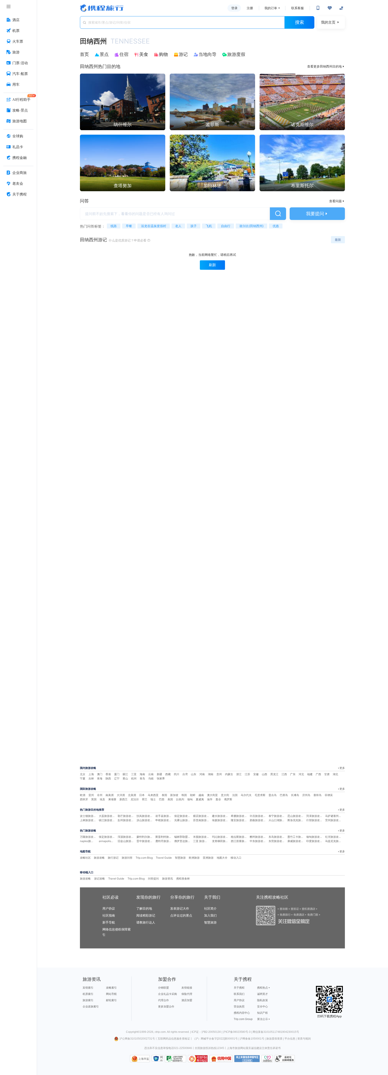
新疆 (159, 774)
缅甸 (190, 799)
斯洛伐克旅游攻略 (298, 820)
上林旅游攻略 (88, 820)
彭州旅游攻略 (126, 820)
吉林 (91, 778)
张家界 (161, 778)
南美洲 (110, 795)
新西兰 (123, 799)
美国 (170, 799)
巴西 (161, 799)
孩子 (193, 226)
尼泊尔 (135, 799)
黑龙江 (274, 774)
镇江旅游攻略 (107, 820)
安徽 (256, 774)
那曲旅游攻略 (258, 820)
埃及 (102, 799)
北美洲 (132, 795)
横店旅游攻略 (201, 816)
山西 (264, 774)
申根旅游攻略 (163, 820)
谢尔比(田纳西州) (251, 226)
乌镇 (151, 778)
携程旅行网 (101, 8)
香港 (108, 774)
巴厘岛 (284, 795)
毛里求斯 (260, 795)
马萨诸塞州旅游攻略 (337, 816)
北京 (82, 774)
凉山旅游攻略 (145, 820)
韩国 (184, 795)
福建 (310, 774)
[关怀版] (341, 8)
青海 (99, 778)
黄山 (125, 778)
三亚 (134, 774)
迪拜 (209, 799)
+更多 (341, 768)
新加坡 (174, 795)
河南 (202, 774)
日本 (142, 795)
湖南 (210, 774)
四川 (176, 774)
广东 (292, 774)
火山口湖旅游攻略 (279, 820)
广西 (318, 774)
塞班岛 (317, 795)
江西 (284, 774)
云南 (151, 774)
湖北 (335, 774)
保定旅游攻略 (182, 816)
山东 (193, 774)
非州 (99, 795)
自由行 (225, 226)
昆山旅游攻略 (295, 816)
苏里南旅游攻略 (202, 820)
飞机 (209, 226)
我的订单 (271, 8)
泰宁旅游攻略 (277, 816)
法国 (235, 795)
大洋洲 (121, 795)
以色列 (180, 799)
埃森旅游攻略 (220, 820)
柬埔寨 (112, 799)
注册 (250, 8)
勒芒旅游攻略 (126, 816)
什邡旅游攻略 (314, 820)
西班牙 (84, 799)
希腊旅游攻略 (239, 816)
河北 (301, 774)
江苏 (247, 774)
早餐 (129, 226)
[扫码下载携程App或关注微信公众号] (318, 8)
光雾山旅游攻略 (183, 820)
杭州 (134, 778)
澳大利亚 (212, 795)
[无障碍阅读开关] (329, 8)
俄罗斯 (228, 799)
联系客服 (297, 8)
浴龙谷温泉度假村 (153, 226)
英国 (94, 799)
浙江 (239, 774)
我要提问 (317, 213)
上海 (91, 774)
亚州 (91, 795)
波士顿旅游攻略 (89, 816)
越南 (201, 795)
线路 (113, 226)
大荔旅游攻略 (107, 816)
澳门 (99, 774)
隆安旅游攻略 (239, 820)
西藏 (168, 774)
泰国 (164, 795)
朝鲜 (192, 795)
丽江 (125, 774)
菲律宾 (329, 795)
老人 (178, 226)
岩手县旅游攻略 (164, 816)
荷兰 (144, 799)
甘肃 (327, 774)
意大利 (225, 795)
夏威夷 (200, 799)
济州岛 (306, 795)
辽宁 (116, 778)
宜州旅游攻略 (333, 820)
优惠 (276, 226)
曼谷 (218, 799)
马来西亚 (153, 795)
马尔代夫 (246, 795)
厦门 (116, 774)
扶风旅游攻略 (145, 816)
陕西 (108, 778)
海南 (142, 774)
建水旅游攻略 (220, 816)
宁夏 (82, 778)
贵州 (219, 774)
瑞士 (153, 799)
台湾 (185, 774)
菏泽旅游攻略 (314, 816)
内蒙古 (229, 774)
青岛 (142, 778)
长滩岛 (295, 795)
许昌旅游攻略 (258, 816)
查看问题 (337, 201)
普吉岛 (273, 795)
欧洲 (82, 795)
